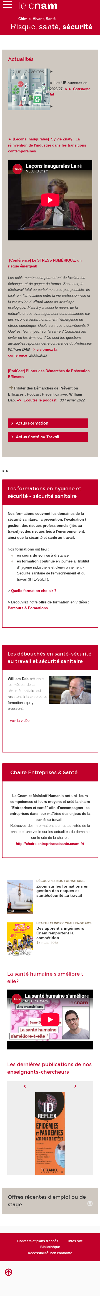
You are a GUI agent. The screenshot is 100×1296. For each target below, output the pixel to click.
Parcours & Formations (28, 608)
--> (19, 400)
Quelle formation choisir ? (33, 591)
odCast (18, 371)
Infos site (75, 1241)
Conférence (20, 260)
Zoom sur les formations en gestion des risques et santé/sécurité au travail (62, 891)
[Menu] (7, 5)
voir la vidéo (19, 720)
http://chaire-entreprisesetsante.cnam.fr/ (50, 844)
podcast (50, 400)
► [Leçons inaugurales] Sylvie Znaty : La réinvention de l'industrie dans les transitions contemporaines (47, 145)
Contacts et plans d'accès (37, 1241)
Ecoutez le (32, 400)
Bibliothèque (50, 1247)
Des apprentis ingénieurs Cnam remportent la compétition (60, 933)
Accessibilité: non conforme (50, 1253)
